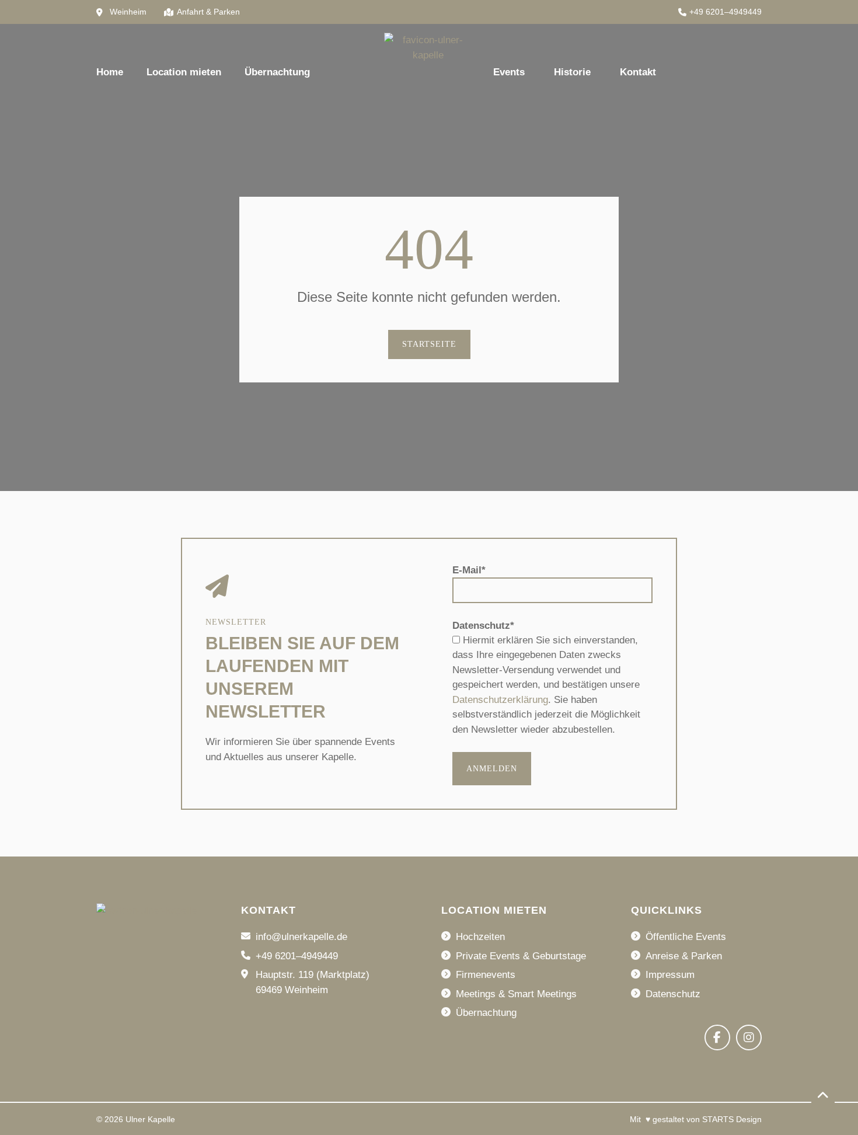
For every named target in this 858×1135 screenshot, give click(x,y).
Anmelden (491, 768)
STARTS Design (732, 1119)
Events (509, 72)
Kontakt (638, 72)
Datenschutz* (483, 626)
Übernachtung (277, 72)
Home (109, 72)
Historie (572, 72)
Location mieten (184, 72)
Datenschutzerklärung (500, 699)
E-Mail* (469, 570)
